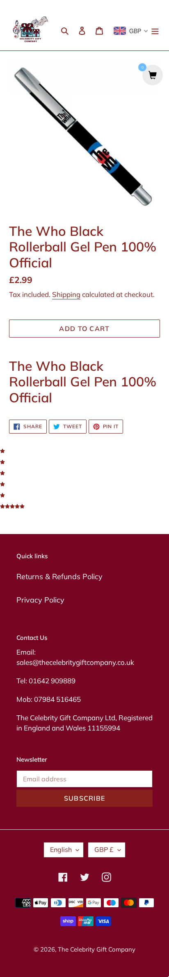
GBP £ (104, 849)
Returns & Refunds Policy (59, 576)
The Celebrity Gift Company (96, 949)
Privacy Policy (40, 600)
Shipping (66, 294)
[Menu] (155, 29)
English (61, 849)
